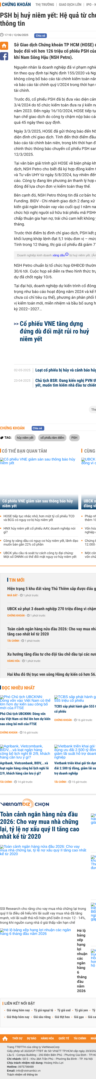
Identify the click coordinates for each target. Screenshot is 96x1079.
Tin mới (16, 580)
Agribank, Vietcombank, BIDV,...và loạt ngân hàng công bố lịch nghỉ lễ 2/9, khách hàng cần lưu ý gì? (24, 768)
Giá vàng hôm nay (18, 1010)
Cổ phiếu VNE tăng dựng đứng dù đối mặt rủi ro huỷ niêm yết (54, 331)
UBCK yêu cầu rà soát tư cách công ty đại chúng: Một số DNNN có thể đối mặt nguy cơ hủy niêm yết (39, 555)
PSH (74, 437)
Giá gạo (79, 1017)
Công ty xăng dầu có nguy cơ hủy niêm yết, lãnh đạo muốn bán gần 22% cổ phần (40, 542)
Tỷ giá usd (64, 1010)
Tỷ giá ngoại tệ (43, 1010)
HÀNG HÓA (47, 1038)
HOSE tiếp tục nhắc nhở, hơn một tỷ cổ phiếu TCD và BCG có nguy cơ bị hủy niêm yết (39, 518)
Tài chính (13, 640)
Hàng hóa (13, 661)
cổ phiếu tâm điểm (52, 437)
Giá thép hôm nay (18, 1017)
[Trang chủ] (4, 46)
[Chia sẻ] (4, 56)
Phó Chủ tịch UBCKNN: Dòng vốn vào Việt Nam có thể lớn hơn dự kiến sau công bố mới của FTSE (25, 719)
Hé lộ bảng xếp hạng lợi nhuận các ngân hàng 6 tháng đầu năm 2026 (82, 960)
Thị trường (44, 5)
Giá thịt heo (62, 1017)
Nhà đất (12, 595)
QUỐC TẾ (63, 1038)
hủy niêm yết (25, 437)
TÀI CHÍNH (80, 1038)
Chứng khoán (16, 4)
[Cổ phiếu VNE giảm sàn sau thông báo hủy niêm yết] (39, 483)
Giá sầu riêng (42, 1017)
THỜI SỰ (17, 1038)
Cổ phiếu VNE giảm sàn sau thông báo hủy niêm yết (37, 503)
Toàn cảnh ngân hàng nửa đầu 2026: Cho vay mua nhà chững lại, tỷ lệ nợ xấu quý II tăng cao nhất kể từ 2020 (39, 825)
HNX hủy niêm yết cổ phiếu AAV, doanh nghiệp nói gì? (39, 530)
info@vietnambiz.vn (28, 1070)
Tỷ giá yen (81, 1010)
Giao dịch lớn (70, 5)
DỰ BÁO (31, 1038)
